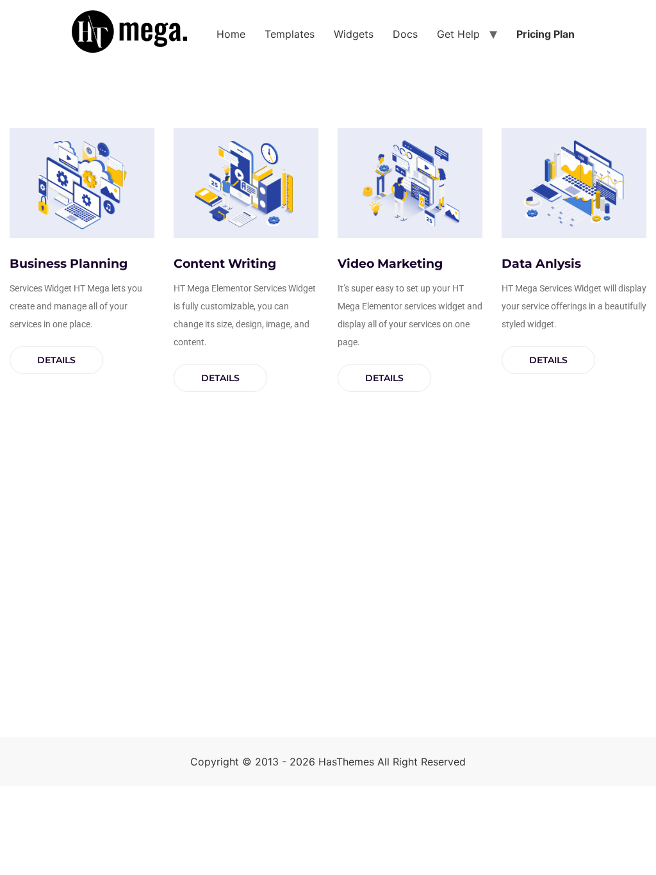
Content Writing (225, 263)
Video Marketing (390, 263)
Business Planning (68, 263)
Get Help (458, 34)
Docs (405, 34)
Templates (290, 34)
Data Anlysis (541, 263)
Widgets (353, 34)
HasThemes (346, 761)
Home (231, 34)
